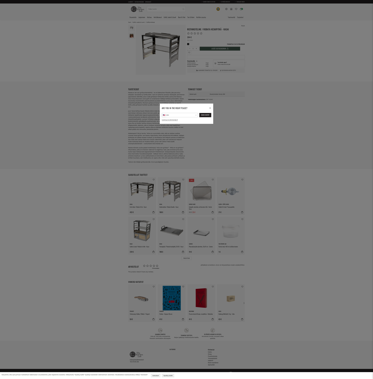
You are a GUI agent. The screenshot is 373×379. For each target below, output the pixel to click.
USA (167, 115)
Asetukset (156, 375)
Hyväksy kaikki (168, 375)
